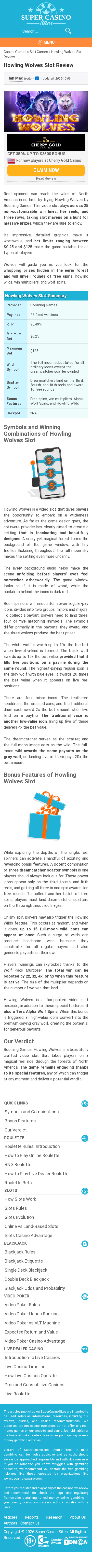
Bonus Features (20, 1120)
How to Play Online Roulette (32, 1155)
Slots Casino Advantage (28, 1235)
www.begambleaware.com (23, 1478)
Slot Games (39, 52)
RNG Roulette (18, 1164)
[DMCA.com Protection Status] (76, 1540)
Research (54, 1517)
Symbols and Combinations (32, 1111)
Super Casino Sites (51, 1531)
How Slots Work (20, 1199)
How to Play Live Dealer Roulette (36, 1173)
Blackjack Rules (20, 1251)
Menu (49, 42)
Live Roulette (17, 1393)
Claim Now (46, 170)
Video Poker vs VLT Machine (32, 1322)
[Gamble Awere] (57, 1540)
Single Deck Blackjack (26, 1270)
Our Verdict (16, 1129)
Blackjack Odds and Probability (35, 1288)
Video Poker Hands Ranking (32, 1313)
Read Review (46, 178)
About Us (78, 1517)
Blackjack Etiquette (24, 1261)
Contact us (29, 1523)
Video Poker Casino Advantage (35, 1341)
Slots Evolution (19, 1217)
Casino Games (15, 52)
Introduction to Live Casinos (32, 1357)
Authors (10, 1523)
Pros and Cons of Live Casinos (35, 1384)
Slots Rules (16, 1208)
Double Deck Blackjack (27, 1279)
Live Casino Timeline (25, 1366)
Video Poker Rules (22, 1304)
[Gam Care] (44, 1540)
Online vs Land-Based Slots (31, 1226)
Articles (10, 1517)
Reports (32, 1517)
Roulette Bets (18, 1182)
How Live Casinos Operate (31, 1375)
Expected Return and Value (31, 1331)
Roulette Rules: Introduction (32, 1146)
